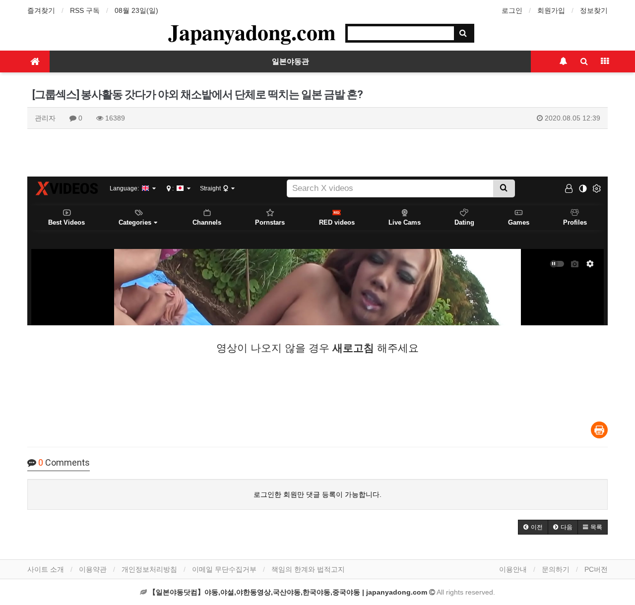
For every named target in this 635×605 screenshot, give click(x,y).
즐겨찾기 (41, 10)
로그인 (512, 10)
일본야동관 (290, 61)
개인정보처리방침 (149, 569)
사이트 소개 (45, 569)
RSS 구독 (85, 10)
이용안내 (513, 569)
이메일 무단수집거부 (224, 569)
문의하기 (556, 569)
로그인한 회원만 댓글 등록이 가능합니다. (317, 494)
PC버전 (596, 569)
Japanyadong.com (252, 32)
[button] (533, 527)
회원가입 (551, 10)
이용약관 (93, 569)
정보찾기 (594, 10)
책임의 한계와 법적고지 (308, 569)
